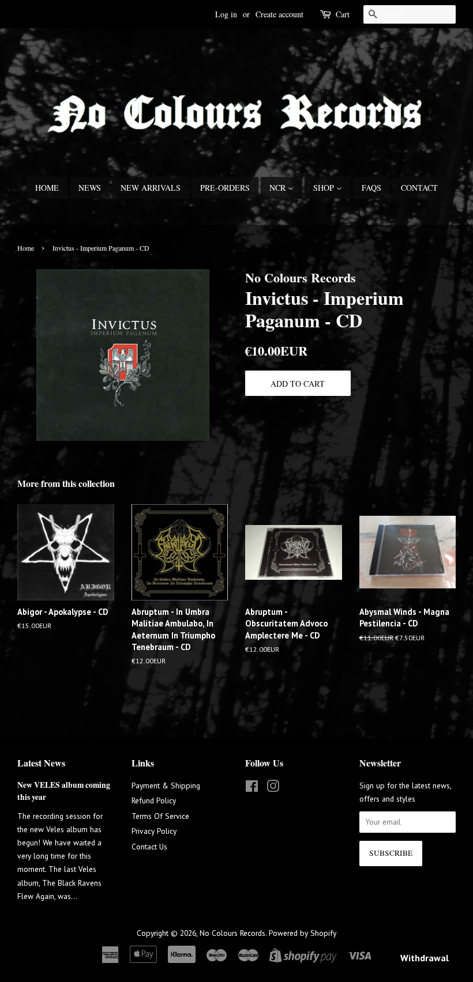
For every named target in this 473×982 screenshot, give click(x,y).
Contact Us (149, 846)
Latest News (41, 762)
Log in (226, 14)
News (89, 187)
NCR (278, 187)
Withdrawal (424, 958)
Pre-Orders (225, 187)
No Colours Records (232, 933)
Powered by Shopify (302, 933)
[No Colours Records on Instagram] (272, 788)
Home (47, 187)
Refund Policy (154, 800)
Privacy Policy (154, 831)
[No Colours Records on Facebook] (251, 788)
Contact (419, 187)
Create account (279, 14)
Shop (324, 187)
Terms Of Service (160, 816)
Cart (343, 14)
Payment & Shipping (166, 785)
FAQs (371, 187)
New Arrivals (151, 187)
